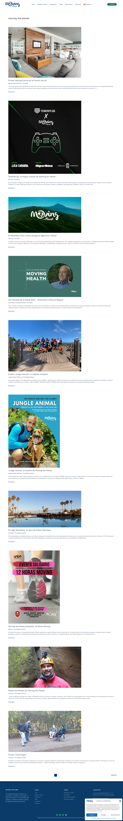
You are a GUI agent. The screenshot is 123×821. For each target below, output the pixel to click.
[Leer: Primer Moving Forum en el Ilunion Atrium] (44, 52)
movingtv (17, 302)
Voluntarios (38, 801)
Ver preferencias (115, 815)
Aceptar (92, 815)
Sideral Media (82, 817)
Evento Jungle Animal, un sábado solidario (28, 374)
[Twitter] (60, 815)
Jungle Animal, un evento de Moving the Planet (30, 470)
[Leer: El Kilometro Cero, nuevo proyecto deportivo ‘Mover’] (44, 214)
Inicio (36, 792)
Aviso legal (113, 818)
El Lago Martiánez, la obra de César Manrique (29, 530)
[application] (56, 4)
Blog (36, 799)
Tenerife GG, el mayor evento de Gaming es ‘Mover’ (32, 176)
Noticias (19, 83)
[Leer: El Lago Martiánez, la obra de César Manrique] (44, 509)
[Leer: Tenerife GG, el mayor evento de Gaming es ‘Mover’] (44, 137)
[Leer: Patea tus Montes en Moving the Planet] (44, 667)
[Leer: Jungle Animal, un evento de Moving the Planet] (34, 431)
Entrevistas (11, 302)
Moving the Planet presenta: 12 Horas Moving (29, 626)
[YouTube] (66, 815)
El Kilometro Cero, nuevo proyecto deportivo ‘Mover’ (32, 235)
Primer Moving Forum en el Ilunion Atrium (27, 80)
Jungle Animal (12, 377)
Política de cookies (95, 818)
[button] (120, 801)
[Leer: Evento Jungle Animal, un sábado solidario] (44, 345)
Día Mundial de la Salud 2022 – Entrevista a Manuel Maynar (35, 300)
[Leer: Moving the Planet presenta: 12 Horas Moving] (34, 587)
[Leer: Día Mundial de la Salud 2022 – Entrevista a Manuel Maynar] (44, 276)
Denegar (103, 815)
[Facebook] (57, 815)
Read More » (11, 92)
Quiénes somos (39, 795)
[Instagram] (63, 815)
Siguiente (114, 775)
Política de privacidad (105, 818)
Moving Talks (12, 83)
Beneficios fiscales (69, 792)
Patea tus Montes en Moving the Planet (26, 690)
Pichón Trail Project (17, 755)
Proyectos (37, 797)
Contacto (37, 803)
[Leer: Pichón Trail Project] (44, 731)
